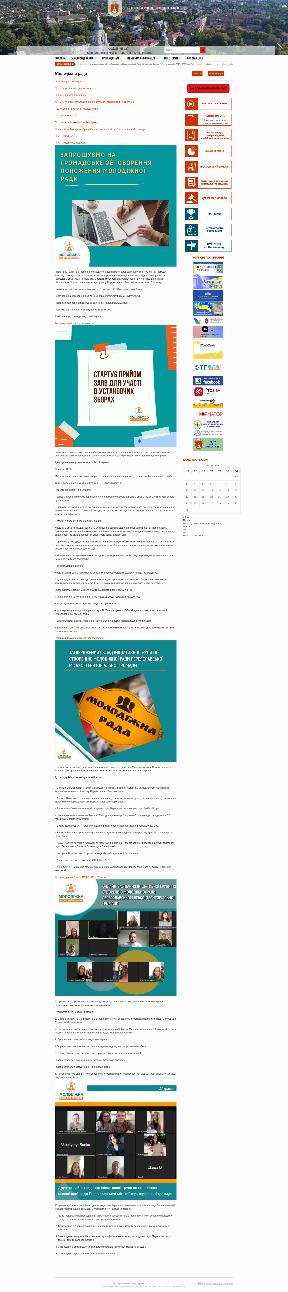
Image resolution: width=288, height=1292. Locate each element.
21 (219, 497)
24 (187, 503)
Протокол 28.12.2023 (66, 115)
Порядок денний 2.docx (68, 877)
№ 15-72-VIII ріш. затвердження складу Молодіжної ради (87, 101)
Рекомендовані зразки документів (74, 323)
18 (195, 497)
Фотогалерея (194, 58)
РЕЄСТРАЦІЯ (216, 73)
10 (187, 490)
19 (203, 497)
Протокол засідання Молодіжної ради (76, 122)
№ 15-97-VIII (127, 101)
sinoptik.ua (199, 535)
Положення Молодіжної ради (71, 95)
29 (227, 503)
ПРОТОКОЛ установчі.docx (70, 142)
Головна (60, 58)
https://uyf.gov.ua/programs (69, 81)
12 (203, 490)
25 (195, 503)
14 (219, 490)
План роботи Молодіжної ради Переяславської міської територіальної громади (100, 129)
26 (203, 503)
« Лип (186, 517)
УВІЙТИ (197, 73)
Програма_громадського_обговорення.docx (79, 637)
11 (195, 490)
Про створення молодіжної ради (73, 88)
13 (211, 490)
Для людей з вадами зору (210, 88)
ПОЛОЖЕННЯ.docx (93, 877)
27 (211, 503)
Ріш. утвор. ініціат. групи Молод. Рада (76, 108)
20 (211, 497)
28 (219, 503)
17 (187, 497)
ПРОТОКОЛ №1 (64, 136)
